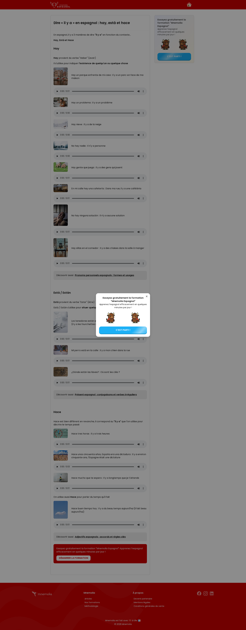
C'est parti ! (123, 330)
